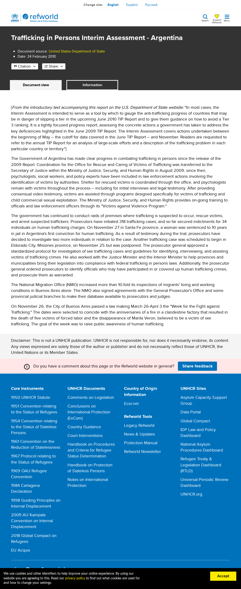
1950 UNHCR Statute (30, 397)
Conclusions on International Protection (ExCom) (89, 412)
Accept (223, 576)
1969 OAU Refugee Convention (29, 474)
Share (53, 66)
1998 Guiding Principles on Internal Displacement (35, 503)
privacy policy (75, 578)
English (113, 4)
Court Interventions (85, 435)
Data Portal (191, 412)
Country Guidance (84, 427)
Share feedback (197, 366)
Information (92, 85)
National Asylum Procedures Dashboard (202, 447)
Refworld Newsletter (142, 451)
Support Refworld (216, 21)
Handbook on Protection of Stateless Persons (90, 468)
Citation (24, 66)
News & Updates (139, 434)
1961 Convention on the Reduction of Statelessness (35, 444)
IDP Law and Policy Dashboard (198, 432)
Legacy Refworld (139, 425)
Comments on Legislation (91, 397)
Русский (151, 4)
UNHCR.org (191, 494)
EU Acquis (20, 550)
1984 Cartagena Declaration (25, 488)
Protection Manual (140, 443)
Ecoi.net (131, 403)
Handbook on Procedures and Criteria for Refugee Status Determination (91, 450)
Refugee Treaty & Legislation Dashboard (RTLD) (201, 464)
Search (205, 20)
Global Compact (195, 421)
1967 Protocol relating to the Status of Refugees (33, 459)
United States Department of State (77, 51)
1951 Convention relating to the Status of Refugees (34, 409)
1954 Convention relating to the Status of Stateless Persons (34, 427)
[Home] (34, 18)
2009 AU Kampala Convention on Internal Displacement (32, 520)
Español (132, 4)
